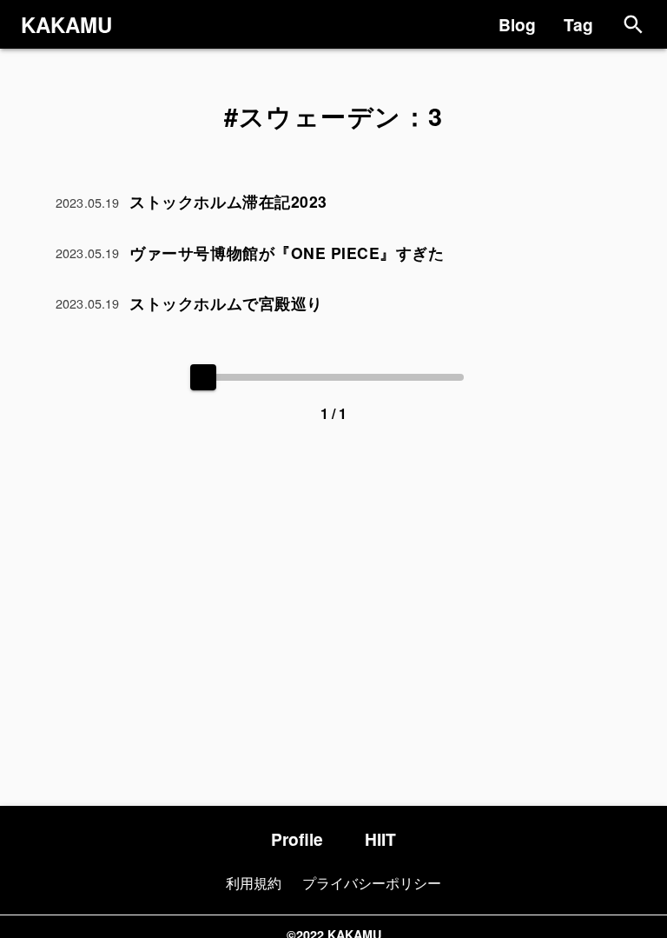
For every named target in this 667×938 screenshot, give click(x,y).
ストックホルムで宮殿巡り (225, 303)
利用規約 (253, 883)
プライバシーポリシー (371, 883)
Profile (297, 839)
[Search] (633, 24)
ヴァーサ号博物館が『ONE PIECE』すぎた (286, 252)
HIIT (380, 839)
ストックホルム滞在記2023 (228, 201)
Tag (578, 24)
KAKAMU (66, 24)
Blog (517, 24)
